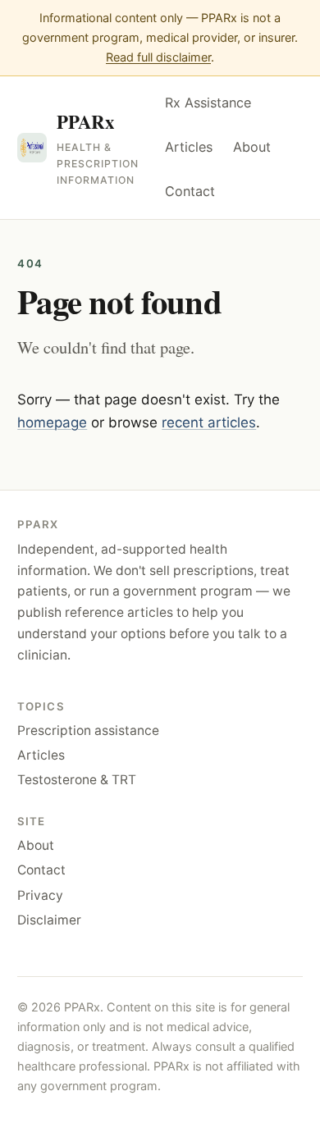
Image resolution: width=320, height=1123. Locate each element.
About (252, 147)
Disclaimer (49, 920)
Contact (190, 191)
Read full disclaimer (158, 57)
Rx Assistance (208, 102)
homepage (52, 422)
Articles (189, 147)
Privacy (40, 895)
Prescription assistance (88, 730)
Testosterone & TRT (76, 779)
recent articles (209, 422)
